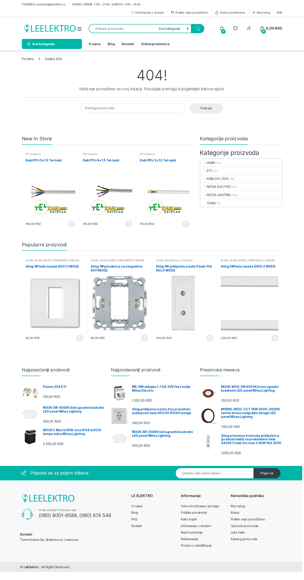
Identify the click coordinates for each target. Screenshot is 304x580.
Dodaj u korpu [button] (71, 224)
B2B (279, 12)
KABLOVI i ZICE (218, 179)
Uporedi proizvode (245, 526)
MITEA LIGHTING (219, 195)
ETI (209, 171)
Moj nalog (263, 12)
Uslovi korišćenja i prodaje (200, 506)
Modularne (172, 260)
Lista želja (238, 532)
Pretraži (206, 108)
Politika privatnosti (194, 512)
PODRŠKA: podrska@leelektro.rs (43, 4)
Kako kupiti (189, 519)
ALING (211, 163)
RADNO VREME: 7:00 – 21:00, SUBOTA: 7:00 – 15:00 (106, 4)
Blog (111, 44)
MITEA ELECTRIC (219, 187)
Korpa (235, 512)
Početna (28, 59)
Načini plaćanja (192, 532)
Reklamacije (189, 539)
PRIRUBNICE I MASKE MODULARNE (52, 262)
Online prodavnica (232, 12)
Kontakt (128, 44)
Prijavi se (267, 473)
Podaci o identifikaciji (196, 545)
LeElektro (31, 567)
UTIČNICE (186, 260)
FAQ (134, 519)
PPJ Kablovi (33, 154)
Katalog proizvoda (244, 539)
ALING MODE (43, 260)
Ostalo (211, 203)
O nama (95, 44)
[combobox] (122, 28)
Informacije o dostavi (149, 12)
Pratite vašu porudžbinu (192, 12)
